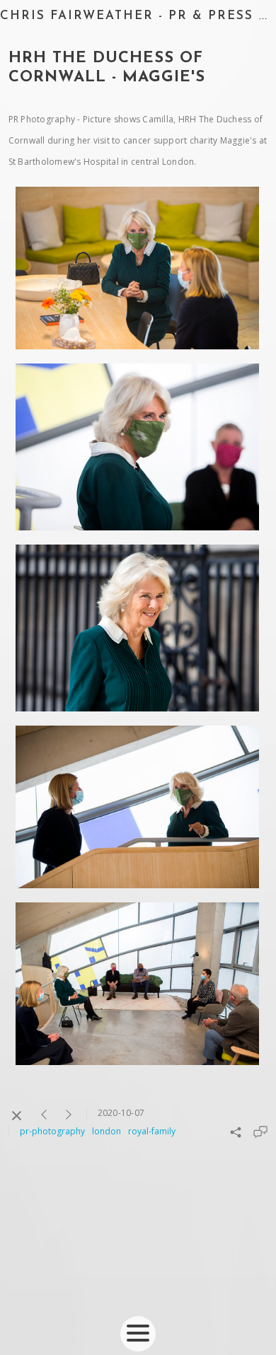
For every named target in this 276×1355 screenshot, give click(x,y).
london (106, 1131)
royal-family (152, 1131)
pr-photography (52, 1131)
